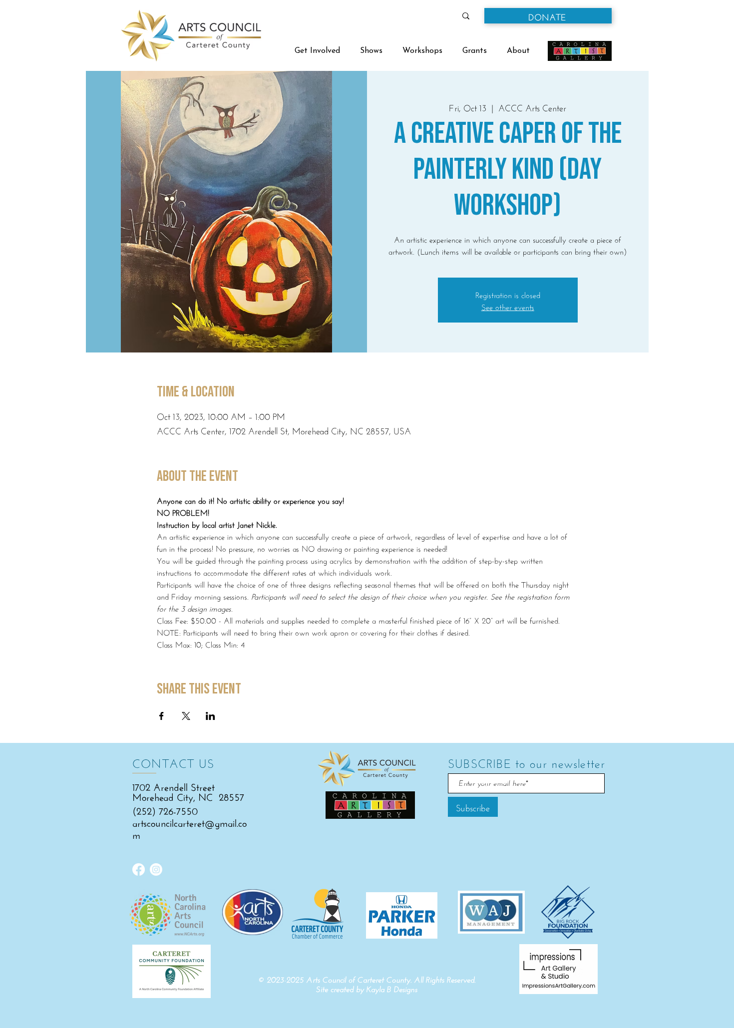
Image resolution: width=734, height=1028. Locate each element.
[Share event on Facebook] (161, 716)
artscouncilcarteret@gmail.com (189, 827)
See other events (507, 306)
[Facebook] (138, 869)
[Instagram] (156, 869)
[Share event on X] (186, 716)
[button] (548, 15)
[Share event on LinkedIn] (210, 716)
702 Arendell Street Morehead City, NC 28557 (188, 790)
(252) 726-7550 (165, 809)
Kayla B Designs (392, 989)
